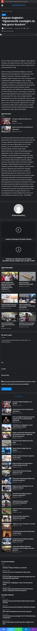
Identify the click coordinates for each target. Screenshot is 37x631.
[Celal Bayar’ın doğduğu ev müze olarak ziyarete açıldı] (6, 427)
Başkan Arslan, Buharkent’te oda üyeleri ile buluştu (23, 487)
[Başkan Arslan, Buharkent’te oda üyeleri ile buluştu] (6, 488)
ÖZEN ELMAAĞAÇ (8, 28)
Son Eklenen (18, 396)
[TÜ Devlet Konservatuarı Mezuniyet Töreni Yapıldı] (6, 534)
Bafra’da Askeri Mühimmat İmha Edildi (26, 283)
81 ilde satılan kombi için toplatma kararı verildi (9, 305)
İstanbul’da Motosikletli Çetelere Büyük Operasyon (23, 540)
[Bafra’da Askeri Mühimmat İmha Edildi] (27, 276)
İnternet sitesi (5, 375)
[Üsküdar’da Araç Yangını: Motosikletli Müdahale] (27, 316)
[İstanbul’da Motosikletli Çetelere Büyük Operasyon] (6, 541)
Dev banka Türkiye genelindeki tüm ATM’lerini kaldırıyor (24, 479)
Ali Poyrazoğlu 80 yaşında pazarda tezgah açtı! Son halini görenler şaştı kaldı (24, 418)
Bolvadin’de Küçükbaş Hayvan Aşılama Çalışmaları (22, 494)
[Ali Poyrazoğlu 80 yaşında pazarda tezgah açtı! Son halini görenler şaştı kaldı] (6, 419)
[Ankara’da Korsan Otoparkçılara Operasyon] (6, 129)
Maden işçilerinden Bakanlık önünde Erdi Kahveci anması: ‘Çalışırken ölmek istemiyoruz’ (7, 286)
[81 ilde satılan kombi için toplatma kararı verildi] (9, 298)
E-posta (4, 369)
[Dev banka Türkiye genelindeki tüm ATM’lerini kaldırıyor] (6, 481)
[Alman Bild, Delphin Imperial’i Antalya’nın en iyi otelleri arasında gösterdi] (6, 549)
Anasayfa (5, 11)
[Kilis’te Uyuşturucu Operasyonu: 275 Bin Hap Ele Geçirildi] (27, 298)
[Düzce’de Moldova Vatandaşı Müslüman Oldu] (9, 316)
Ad (2, 362)
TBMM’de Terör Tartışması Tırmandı (24, 524)
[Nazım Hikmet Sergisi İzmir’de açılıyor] (6, 450)
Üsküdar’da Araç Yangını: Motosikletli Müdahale (27, 324)
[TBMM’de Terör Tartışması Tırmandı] (6, 526)
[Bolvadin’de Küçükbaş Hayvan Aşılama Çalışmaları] (6, 496)
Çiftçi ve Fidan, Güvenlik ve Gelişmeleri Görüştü (21, 517)
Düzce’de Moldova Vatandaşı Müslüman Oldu (8, 324)
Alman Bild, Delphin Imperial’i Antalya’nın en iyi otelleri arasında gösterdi (23, 548)
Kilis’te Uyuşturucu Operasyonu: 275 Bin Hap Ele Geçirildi (27, 306)
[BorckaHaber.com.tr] (18, 5)
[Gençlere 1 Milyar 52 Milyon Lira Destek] (6, 121)
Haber (10, 11)
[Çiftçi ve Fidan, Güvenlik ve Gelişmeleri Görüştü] (6, 518)
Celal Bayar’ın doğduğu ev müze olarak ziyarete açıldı (23, 426)
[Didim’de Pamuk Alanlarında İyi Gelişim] (6, 511)
